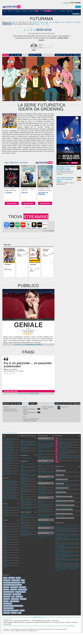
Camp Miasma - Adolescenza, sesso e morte (69, 456)
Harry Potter (23, 599)
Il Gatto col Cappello (25, 501)
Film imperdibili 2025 (8, 441)
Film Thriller (6, 509)
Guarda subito (12, 203)
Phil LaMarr (76, 22)
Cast (12, 55)
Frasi (70, 55)
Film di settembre (7, 472)
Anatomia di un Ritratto (26, 533)
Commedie (5, 506)
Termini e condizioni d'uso (35, 626)
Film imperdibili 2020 (8, 454)
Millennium (5, 601)
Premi (38, 55)
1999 (46, 24)
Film (20, 617)
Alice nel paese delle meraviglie (10, 610)
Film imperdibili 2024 (8, 443)
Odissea (60, 441)
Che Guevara (6, 612)
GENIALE (28, 324)
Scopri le (28, 344)
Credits (5, 626)
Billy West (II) (34, 22)
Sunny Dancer (41, 491)
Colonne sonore (74, 617)
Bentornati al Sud (25, 498)
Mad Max (22, 610)
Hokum (60, 461)
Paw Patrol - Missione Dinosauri (45, 530)
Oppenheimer (22, 587)
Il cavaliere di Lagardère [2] (62, 482)
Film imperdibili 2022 (8, 448)
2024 (14, 438)
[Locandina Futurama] (9, 127)
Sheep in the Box (42, 470)
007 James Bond (17, 594)
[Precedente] (5, 262)
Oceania (23, 440)
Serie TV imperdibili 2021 (9, 491)
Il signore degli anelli (8, 608)
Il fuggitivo (57, 469)
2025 (11, 438)
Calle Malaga (24, 485)
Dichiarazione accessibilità (58, 626)
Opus (23, 582)
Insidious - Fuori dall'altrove (27, 442)
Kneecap (24, 193)
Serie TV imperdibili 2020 (9, 493)
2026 (7, 438)
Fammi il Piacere (42, 508)
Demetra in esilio (25, 526)
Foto (64, 55)
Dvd (45, 617)
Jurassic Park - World (8, 592)
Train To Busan (41, 485)
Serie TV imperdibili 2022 (9, 488)
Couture (40, 455)
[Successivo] (51, 262)
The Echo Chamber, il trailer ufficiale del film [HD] (67, 564)
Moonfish (23, 518)
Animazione (6, 514)
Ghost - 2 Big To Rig (42, 458)
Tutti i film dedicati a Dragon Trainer (11, 582)
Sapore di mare (59, 490)
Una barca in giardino (43, 193)
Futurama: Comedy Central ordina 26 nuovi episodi (30, 419)
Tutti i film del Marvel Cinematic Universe (13, 605)
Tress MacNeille (66, 22)
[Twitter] (28, 30)
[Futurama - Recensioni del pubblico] (28, 318)
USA (42, 24)
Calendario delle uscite (26, 458)
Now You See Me (16, 580)
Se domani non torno (26, 506)
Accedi (78, 7)
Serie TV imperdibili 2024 (9, 483)
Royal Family (13, 589)
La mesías (8, 193)
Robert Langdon (15, 599)
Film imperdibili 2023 (8, 446)
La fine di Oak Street (63, 448)
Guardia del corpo (59, 516)
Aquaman (57, 495)
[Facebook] (25, 30)
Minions (5, 577)
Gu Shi (22, 521)
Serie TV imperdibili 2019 (9, 496)
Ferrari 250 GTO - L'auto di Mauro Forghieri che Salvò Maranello (44, 524)
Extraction (57, 477)
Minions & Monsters (63, 454)
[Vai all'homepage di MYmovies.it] (11, 8)
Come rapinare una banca (44, 510)
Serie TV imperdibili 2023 (9, 486)
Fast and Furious (7, 603)
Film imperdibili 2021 (8, 451)
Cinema (10, 617)
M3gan (22, 580)
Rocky (56, 473)
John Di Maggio (54, 22)
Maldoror (23, 449)
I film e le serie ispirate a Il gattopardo (12, 584)
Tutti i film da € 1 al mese (16, 162)
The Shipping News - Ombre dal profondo (65, 486)
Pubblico (31, 55)
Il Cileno (40, 467)
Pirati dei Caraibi (7, 594)
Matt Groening (13, 22)
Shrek (56, 512)
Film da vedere (6, 464)
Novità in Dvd (6, 474)
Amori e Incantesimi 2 (26, 490)
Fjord (22, 495)
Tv (47, 617)
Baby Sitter (6, 589)
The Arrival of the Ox (25, 535)
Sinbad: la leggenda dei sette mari (63, 507)
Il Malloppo (40, 500)
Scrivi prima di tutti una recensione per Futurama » (11, 409)
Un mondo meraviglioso (43, 505)
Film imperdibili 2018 (8, 459)
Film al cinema (6, 467)
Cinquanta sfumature (20, 592)
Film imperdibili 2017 (8, 461)
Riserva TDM (46, 626)
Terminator (13, 612)
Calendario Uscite (27, 617)
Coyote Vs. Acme (42, 488)
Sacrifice (60, 459)
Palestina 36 (24, 488)
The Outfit (57, 499)
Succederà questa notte (26, 508)
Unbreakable (6, 599)
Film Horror (5, 511)
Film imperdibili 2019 (8, 456)
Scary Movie (12, 577)
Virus (13, 596)
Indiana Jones (19, 596)
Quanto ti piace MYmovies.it (10, 433)
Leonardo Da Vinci (22, 589)
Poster (58, 55)
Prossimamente (60, 617)
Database (15, 617)
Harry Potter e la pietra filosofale (45, 445)
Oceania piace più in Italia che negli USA (65, 529)
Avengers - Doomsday (26, 480)
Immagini (45, 408)
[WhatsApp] (34, 30)
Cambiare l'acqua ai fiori (26, 503)
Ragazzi (37, 24)
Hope (22, 493)
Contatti (10, 626)
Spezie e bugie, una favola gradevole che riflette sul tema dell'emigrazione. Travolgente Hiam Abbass (67, 568)
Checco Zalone (14, 587)
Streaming (78, 55)
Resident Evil (24, 482)
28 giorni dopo (6, 580)
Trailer (67, 617)
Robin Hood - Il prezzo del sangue (66, 451)
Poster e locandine (48, 407)
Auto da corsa (6, 596)
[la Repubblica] (72, 3)
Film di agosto (6, 469)
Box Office (52, 617)
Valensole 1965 (24, 452)
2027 (4, 438)
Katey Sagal (44, 22)
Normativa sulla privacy (20, 626)
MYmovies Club (7, 619)
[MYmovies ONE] (44, 162)
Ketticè (39, 513)
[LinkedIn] (31, 30)
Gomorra (18, 577)
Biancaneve (6, 587)
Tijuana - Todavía (25, 524)
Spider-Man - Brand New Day (65, 443)
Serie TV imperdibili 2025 (9, 480)
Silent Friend (41, 502)
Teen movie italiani (14, 601)
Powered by (45, 230)
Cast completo (7, 24)
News (18, 55)
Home (4, 617)
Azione (4, 516)
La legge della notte (60, 503)
